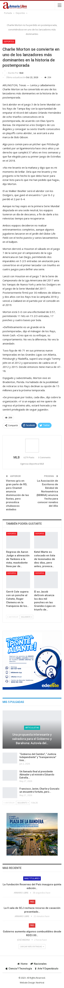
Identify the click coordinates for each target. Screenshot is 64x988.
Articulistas (32, 727)
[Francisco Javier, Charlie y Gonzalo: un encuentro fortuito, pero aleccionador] (10, 792)
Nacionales (40, 963)
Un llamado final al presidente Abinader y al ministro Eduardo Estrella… (36, 774)
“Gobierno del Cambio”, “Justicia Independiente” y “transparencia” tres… (37, 757)
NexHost (40, 982)
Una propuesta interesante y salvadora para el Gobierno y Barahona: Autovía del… (32, 739)
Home (24, 963)
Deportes (9, 41)
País (32, 902)
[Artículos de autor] (32, 445)
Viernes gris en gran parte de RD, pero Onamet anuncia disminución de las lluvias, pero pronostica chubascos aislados (17, 495)
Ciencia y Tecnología (20, 968)
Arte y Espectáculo (48, 968)
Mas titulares (32, 878)
